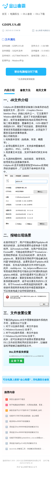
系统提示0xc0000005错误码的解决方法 (24, 432)
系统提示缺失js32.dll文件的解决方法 (23, 443)
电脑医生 (14, 14)
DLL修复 (27, 14)
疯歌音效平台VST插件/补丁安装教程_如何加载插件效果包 (27, 410)
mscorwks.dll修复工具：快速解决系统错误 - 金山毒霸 (27, 449)
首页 (4, 14)
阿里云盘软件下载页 (17, 399)
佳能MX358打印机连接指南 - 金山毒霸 (24, 416)
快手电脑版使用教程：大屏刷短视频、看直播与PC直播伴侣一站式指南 (27, 405)
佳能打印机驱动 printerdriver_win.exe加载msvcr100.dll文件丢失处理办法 (27, 438)
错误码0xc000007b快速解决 (19, 421)
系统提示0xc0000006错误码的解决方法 (24, 427)
